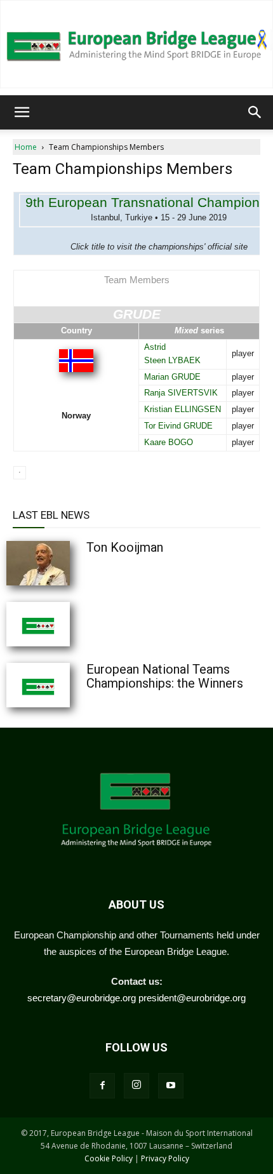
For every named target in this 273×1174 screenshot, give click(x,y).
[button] (21, 112)
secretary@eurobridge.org (81, 997)
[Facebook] (102, 1085)
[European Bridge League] (136, 44)
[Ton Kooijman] (70, 563)
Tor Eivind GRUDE (178, 425)
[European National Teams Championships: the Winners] (70, 685)
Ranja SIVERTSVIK (181, 392)
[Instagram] (136, 1085)
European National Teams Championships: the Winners (164, 676)
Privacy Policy (165, 1158)
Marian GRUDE (172, 377)
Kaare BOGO (168, 442)
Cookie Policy (108, 1158)
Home (26, 147)
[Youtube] (170, 1085)
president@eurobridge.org (192, 997)
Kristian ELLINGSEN (182, 409)
